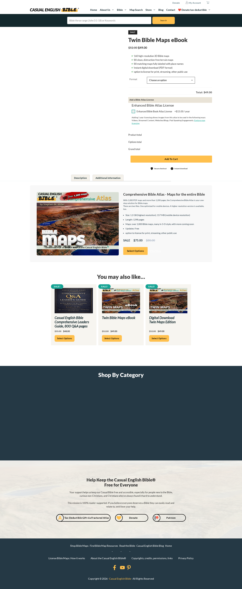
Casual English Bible (120, 578)
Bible (120, 9)
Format (133, 79)
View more (110, 112)
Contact (170, 9)
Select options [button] (135, 250)
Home (93, 9)
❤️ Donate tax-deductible (192, 9)
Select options (111, 338)
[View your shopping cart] (208, 3)
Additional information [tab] (108, 177)
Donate (176, 2)
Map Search (136, 9)
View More (155, 250)
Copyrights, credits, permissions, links (152, 558)
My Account (194, 2)
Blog (160, 9)
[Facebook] (111, 567)
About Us (105, 9)
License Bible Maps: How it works (66, 558)
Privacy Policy (186, 558)
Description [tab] (80, 177)
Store (149, 9)
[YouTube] (118, 567)
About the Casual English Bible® (108, 558)
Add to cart (171, 159)
